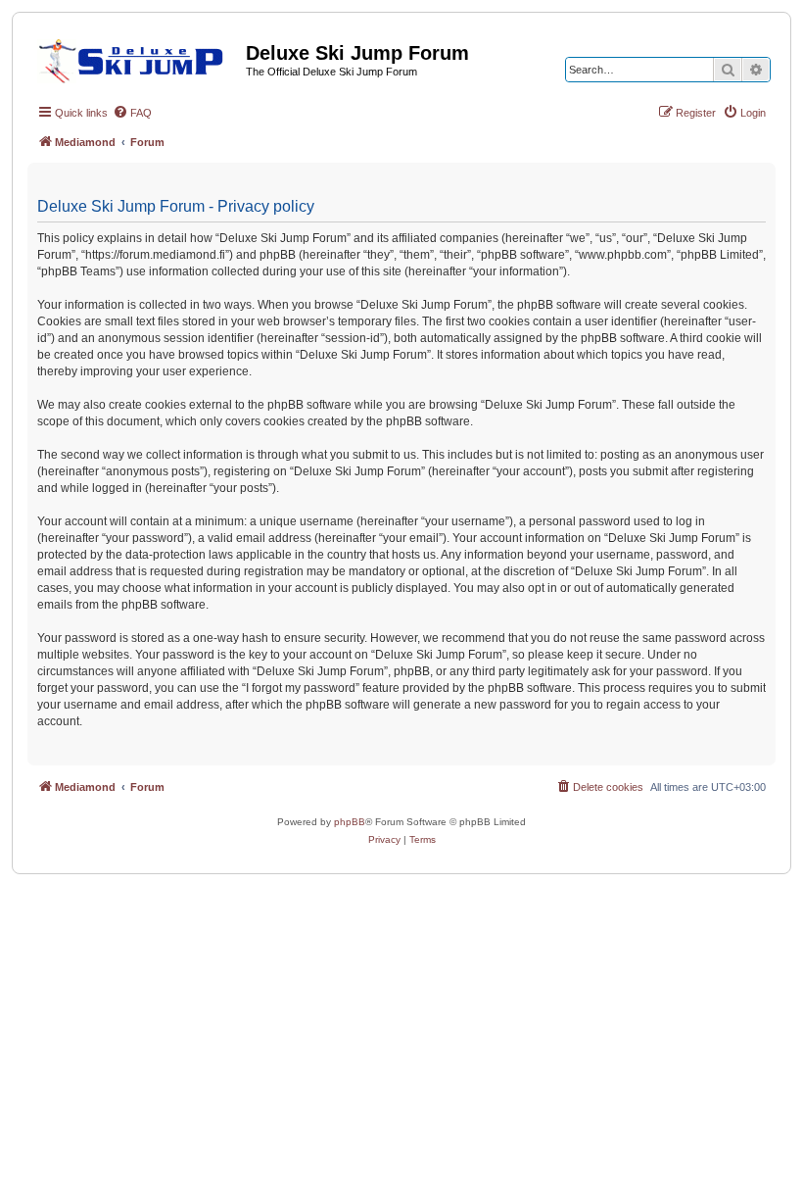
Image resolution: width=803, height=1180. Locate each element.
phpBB (349, 821)
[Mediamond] (136, 57)
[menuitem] (132, 112)
